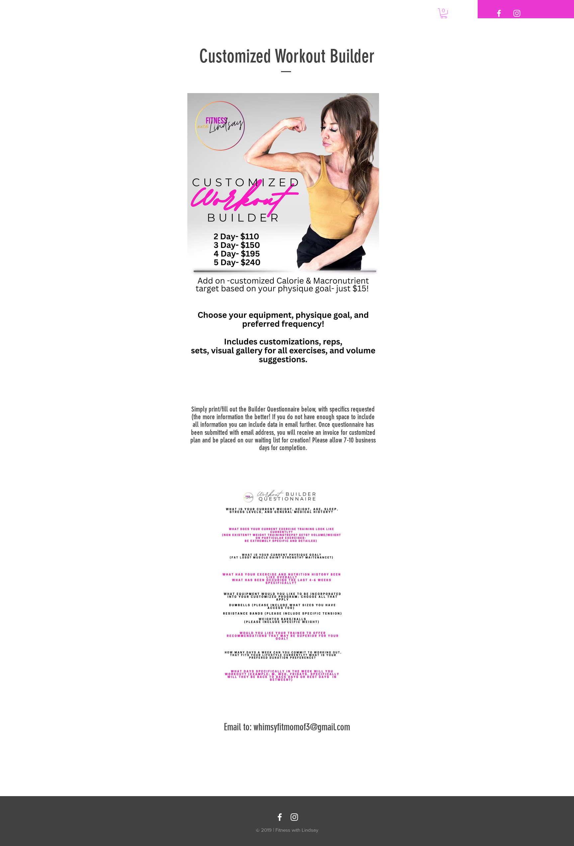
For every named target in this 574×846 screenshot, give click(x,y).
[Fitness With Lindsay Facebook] (280, 817)
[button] (444, 13)
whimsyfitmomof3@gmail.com (301, 727)
